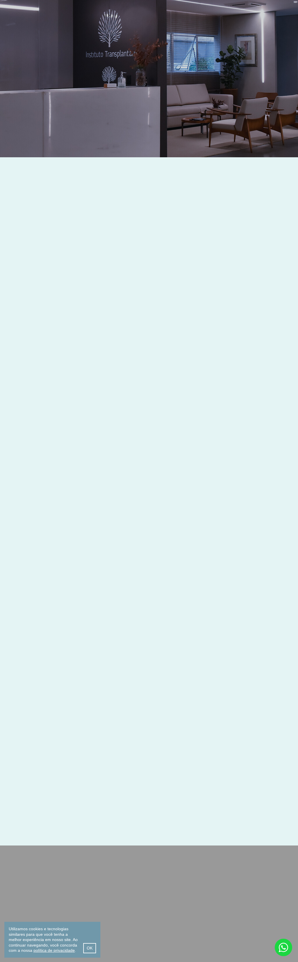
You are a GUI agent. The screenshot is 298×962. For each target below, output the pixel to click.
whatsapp (283, 947)
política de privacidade (54, 950)
